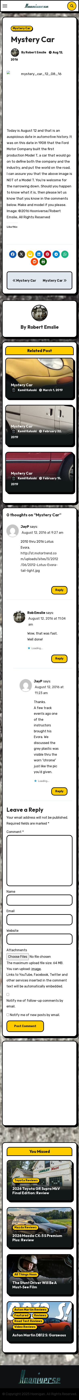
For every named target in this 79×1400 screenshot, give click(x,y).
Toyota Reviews (26, 1180)
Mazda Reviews (25, 1227)
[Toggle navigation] (5, 6)
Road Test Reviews (28, 1321)
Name (10, 892)
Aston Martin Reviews (30, 1309)
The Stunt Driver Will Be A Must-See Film (34, 1285)
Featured (21, 1315)
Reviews (40, 1315)
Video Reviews (24, 1327)
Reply (59, 590)
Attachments (16, 950)
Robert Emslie (43, 327)
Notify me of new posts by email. (35, 1015)
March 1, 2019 (53, 390)
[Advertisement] (39, 1084)
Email (10, 911)
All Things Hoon (25, 1274)
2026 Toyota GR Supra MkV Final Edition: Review (36, 1190)
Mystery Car (22, 28)
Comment (15, 832)
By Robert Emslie (33, 52)
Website (12, 931)
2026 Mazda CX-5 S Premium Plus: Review (37, 1237)
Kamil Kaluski (27, 390)
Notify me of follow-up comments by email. (34, 1003)
